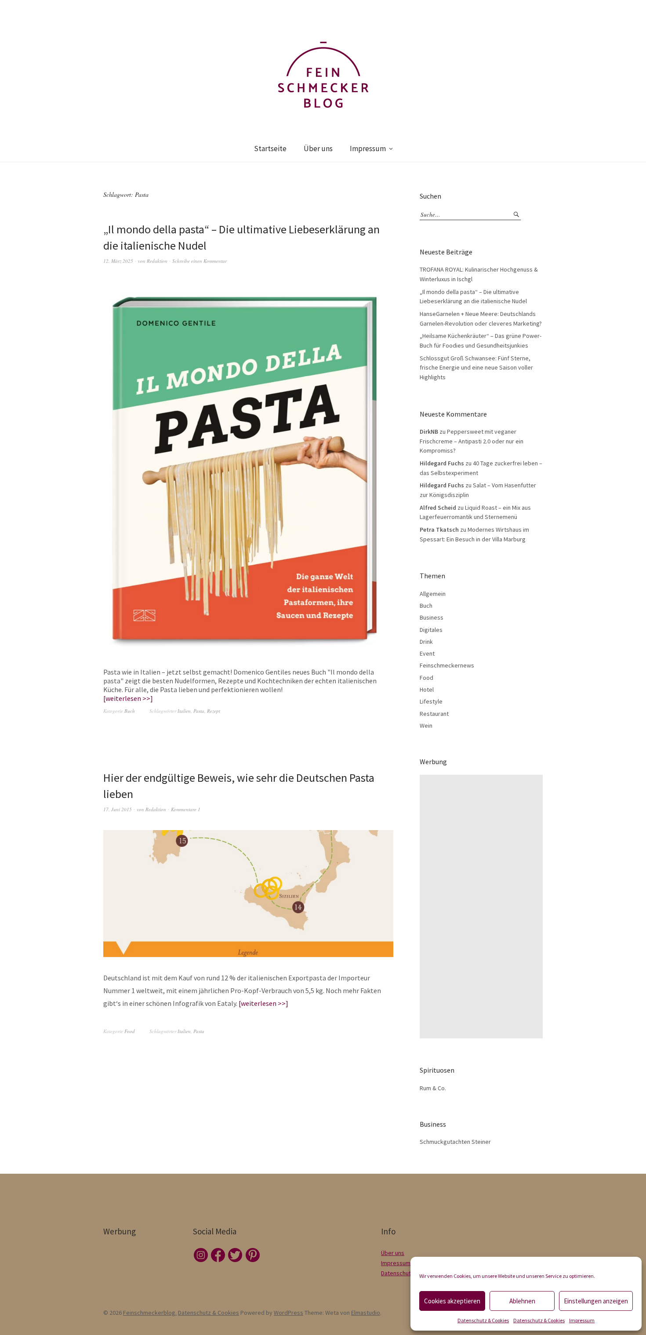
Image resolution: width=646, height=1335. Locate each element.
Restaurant (434, 714)
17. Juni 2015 (117, 809)
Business (431, 617)
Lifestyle (431, 701)
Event (427, 653)
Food (129, 1031)
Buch (129, 710)
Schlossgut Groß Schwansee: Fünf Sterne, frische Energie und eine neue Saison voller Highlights (476, 367)
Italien (184, 710)
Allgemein (433, 594)
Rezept (213, 710)
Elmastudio (365, 1313)
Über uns (318, 148)
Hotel (427, 689)
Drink (426, 642)
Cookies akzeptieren (452, 1301)
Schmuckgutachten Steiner (455, 1142)
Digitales (431, 630)
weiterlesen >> (127, 698)
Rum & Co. (433, 1088)
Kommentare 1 (185, 809)
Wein (426, 725)
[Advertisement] (483, 906)
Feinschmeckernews (447, 665)
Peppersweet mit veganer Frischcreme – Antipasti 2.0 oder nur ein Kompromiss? (471, 441)
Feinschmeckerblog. (150, 1313)
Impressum (582, 1320)
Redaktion (157, 261)
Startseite (270, 148)
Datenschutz (397, 1273)
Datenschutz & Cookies (483, 1320)
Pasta (198, 710)
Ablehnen (522, 1301)
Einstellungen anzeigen (596, 1301)
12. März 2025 (118, 261)
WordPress (288, 1313)
